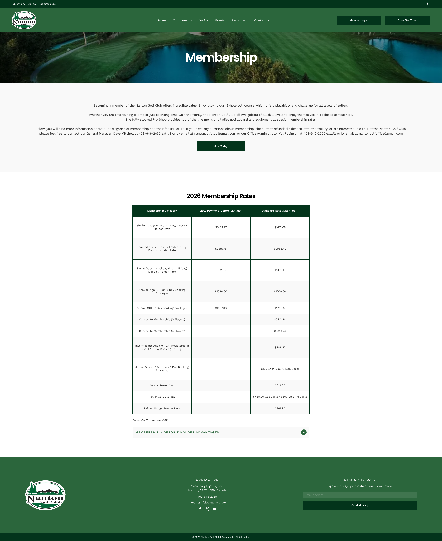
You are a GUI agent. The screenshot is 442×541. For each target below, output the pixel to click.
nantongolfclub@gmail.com (207, 502)
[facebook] (428, 4)
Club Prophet (243, 537)
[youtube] (214, 509)
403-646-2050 (47, 4)
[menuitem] (162, 20)
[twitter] (207, 509)
